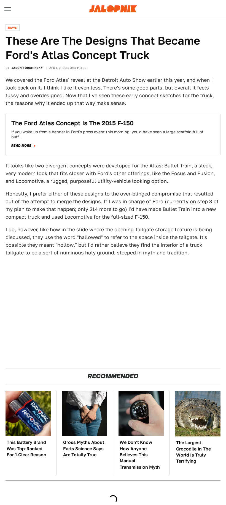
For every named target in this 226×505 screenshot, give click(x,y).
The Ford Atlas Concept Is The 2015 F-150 (72, 123)
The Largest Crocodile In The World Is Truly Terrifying (193, 452)
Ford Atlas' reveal (64, 80)
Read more (21, 145)
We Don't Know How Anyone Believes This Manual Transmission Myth (140, 455)
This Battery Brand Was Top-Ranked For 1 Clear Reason (26, 448)
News (12, 27)
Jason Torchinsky (27, 67)
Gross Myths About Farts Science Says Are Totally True (83, 448)
